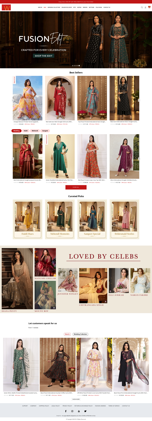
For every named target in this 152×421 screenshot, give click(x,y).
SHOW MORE (76, 399)
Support (25, 406)
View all (76, 187)
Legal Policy (56, 406)
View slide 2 (75, 65)
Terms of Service (114, 406)
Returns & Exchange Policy (84, 406)
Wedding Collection (80, 334)
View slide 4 (79, 65)
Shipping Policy (44, 406)
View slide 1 (72, 65)
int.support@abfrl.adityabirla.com (70, 415)
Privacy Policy (67, 406)
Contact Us (126, 406)
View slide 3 (77, 65)
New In (67, 334)
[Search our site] (142, 7)
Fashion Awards (100, 406)
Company (33, 406)
